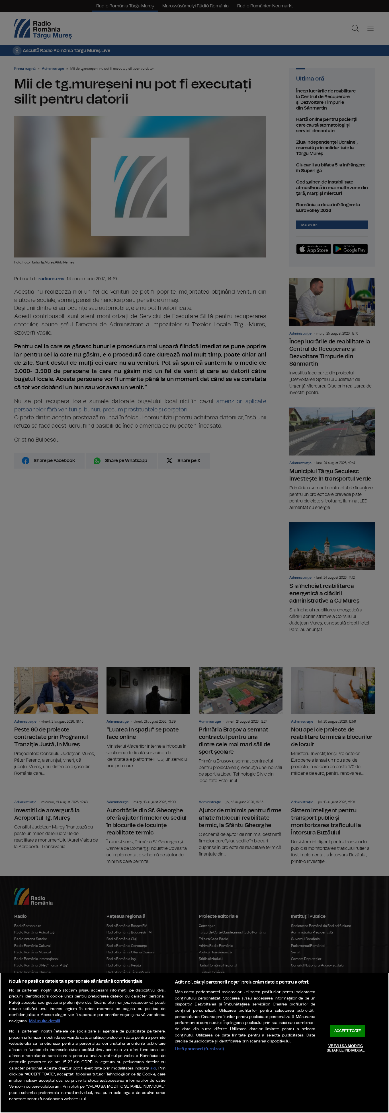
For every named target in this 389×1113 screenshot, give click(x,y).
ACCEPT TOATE (347, 1031)
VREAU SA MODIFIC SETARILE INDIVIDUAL (346, 1048)
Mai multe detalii (44, 1021)
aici (153, 1068)
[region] (194, 1043)
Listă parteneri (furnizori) (199, 1049)
